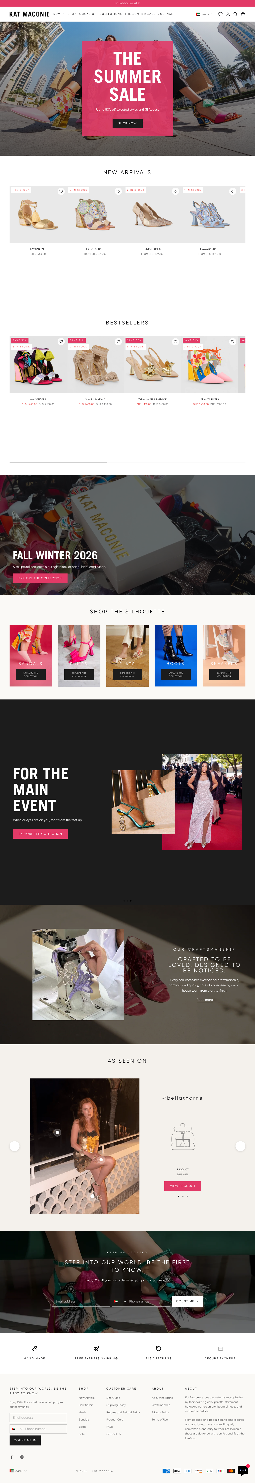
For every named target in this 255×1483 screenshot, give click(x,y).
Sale (81, 1434)
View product (182, 1186)
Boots (82, 1426)
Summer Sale (126, 3)
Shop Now (127, 123)
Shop (72, 14)
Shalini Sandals (95, 399)
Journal (165, 14)
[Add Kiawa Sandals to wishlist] (232, 191)
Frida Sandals (95, 249)
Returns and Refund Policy (123, 1412)
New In (59, 14)
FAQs (109, 1426)
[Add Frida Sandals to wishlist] (118, 191)
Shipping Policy (116, 1405)
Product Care (114, 1419)
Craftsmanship (161, 1405)
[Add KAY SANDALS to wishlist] (61, 191)
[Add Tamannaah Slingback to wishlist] (175, 341)
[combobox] (119, 1301)
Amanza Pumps (210, 399)
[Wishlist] (220, 14)
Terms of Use (160, 1419)
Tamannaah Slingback (152, 399)
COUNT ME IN (187, 1301)
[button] (124, 901)
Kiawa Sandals (209, 249)
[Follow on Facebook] (12, 1457)
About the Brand (162, 1397)
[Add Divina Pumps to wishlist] (175, 191)
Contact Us (113, 1434)
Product (182, 1169)
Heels (82, 1412)
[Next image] (62, 214)
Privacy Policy (160, 1412)
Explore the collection (31, 674)
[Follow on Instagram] (22, 1457)
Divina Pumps (152, 249)
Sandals (84, 1419)
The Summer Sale (140, 13)
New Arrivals (86, 1397)
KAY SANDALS (38, 249)
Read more (205, 1000)
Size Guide (113, 1397)
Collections (111, 14)
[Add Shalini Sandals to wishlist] (118, 341)
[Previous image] (14, 214)
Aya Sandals (38, 399)
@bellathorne (182, 1098)
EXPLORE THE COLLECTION (40, 578)
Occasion (88, 14)
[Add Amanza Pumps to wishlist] (232, 341)
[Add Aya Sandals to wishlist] (61, 341)
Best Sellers (86, 1405)
